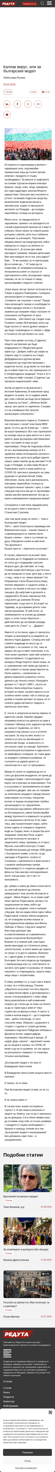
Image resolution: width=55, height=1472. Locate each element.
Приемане (27, 1452)
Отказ (27, 1461)
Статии (33, 92)
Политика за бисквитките (26, 1468)
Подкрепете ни (29, 4)
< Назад (7, 92)
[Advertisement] (27, 33)
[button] (50, 1412)
